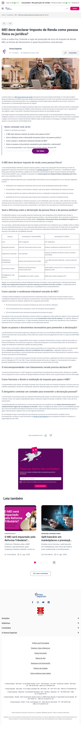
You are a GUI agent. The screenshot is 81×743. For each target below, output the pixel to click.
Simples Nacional (42, 170)
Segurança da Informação (40, 663)
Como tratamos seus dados (40, 673)
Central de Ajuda (40, 653)
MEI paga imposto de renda (23, 97)
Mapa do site (40, 658)
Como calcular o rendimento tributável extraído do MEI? (26, 141)
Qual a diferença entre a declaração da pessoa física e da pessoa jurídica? (33, 138)
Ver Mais (40, 151)
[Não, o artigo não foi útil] (50, 435)
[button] (3, 8)
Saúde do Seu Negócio (40, 416)
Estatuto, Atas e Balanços (40, 648)
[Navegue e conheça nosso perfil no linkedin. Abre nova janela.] (49, 603)
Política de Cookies (40, 668)
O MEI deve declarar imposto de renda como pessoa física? (28, 134)
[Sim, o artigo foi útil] (45, 435)
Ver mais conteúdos (40, 573)
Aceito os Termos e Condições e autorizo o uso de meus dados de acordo (39, 482)
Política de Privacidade (40, 643)
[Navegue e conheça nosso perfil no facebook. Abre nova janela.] (32, 603)
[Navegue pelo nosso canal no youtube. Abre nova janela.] (43, 603)
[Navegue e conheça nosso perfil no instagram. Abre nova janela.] (38, 603)
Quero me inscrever (40, 486)
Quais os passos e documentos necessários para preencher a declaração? (33, 144)
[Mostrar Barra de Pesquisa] (67, 8)
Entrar (75, 8)
